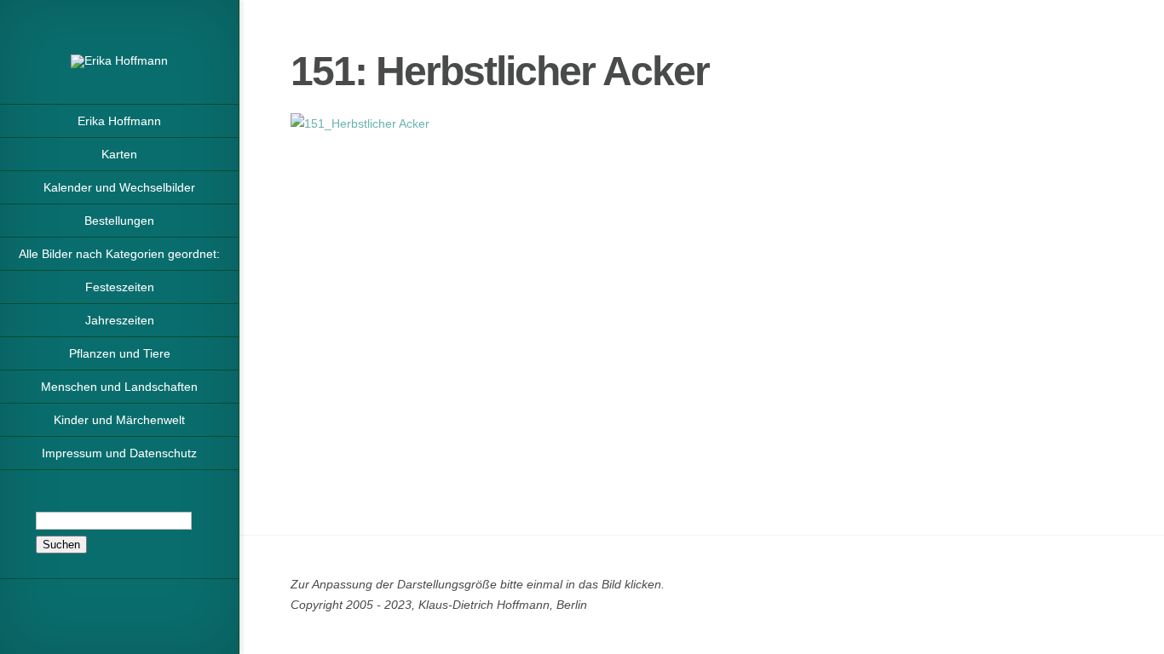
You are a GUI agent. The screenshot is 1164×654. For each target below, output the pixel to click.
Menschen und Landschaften (119, 386)
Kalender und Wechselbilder (119, 187)
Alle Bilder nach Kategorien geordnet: (119, 254)
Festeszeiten (119, 287)
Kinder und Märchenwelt (119, 420)
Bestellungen (119, 220)
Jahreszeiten (119, 320)
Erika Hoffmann (119, 121)
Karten (119, 154)
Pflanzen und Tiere (119, 353)
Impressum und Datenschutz (119, 453)
